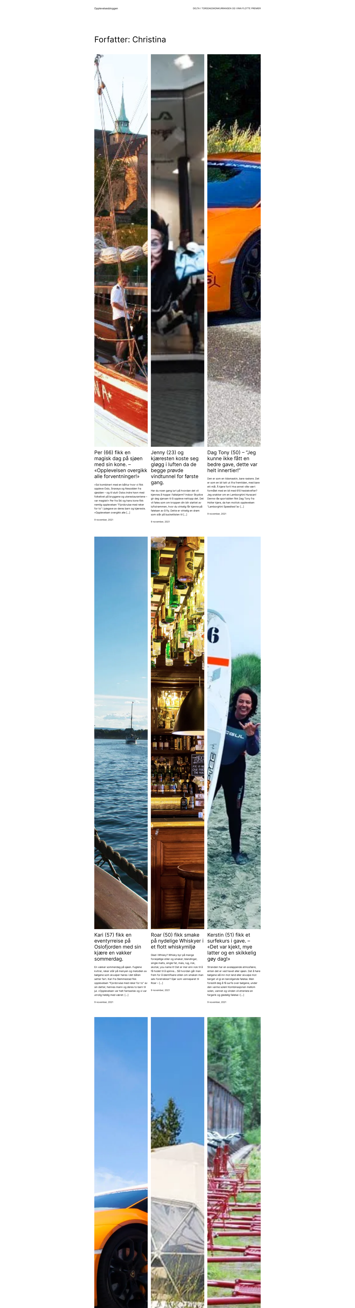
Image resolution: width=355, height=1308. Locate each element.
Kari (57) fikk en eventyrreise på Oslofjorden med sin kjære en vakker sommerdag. (117, 947)
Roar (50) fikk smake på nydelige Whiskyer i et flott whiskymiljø (177, 941)
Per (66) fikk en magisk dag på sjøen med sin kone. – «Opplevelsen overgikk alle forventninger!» (120, 464)
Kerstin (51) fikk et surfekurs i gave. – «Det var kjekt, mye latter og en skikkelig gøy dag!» (231, 947)
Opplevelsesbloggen (106, 8)
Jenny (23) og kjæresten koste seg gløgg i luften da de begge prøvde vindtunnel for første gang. (175, 467)
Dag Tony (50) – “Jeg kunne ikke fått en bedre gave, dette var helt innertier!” (232, 462)
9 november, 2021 (103, 519)
